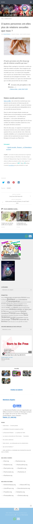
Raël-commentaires (6, 18)
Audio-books (6, 425)
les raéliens (11, 165)
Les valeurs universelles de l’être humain (12, 436)
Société (13, 317)
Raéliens (18, 313)
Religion (24, 313)
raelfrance (7, 34)
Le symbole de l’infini (20, 432)
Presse (12, 313)
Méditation (13, 309)
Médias (7, 309)
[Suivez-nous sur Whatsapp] (26, 236)
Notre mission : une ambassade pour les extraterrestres (15, 443)
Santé (25, 315)
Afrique (2, 297)
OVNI (15, 311)
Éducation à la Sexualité (16, 321)
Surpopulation (19, 317)
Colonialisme (22, 299)
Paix (18, 311)
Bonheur (11, 299)
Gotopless (20, 303)
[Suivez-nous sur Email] (30, 236)
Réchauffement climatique (7, 315)
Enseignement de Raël (7, 357)
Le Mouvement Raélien (8, 432)
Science (5, 317)
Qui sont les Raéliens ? (8, 446)
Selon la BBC (7, 101)
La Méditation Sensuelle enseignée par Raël (13, 429)
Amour (23, 297)
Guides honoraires (15, 305)
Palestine (23, 311)
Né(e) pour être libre (5, 358)
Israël (8, 307)
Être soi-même (24, 321)
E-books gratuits (14, 425)
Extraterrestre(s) (5, 303)
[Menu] (31, 2)
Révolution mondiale (18, 315)
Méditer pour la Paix (10, 311)
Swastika (26, 317)
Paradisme (5, 313)
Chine (16, 299)
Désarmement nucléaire (25, 302)
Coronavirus (13, 301)
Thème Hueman (24, 514)
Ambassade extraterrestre (12, 297)
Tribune (14, 319)
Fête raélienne (14, 303)
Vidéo (9, 321)
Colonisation (3, 302)
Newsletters (26, 436)
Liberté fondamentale (23, 307)
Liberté (15, 307)
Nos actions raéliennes (8, 439)
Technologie (5, 319)
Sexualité (8, 188)
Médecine (3, 309)
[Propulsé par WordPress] (15, 514)
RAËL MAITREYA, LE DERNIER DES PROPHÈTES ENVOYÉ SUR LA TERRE (16, 451)
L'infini (11, 307)
